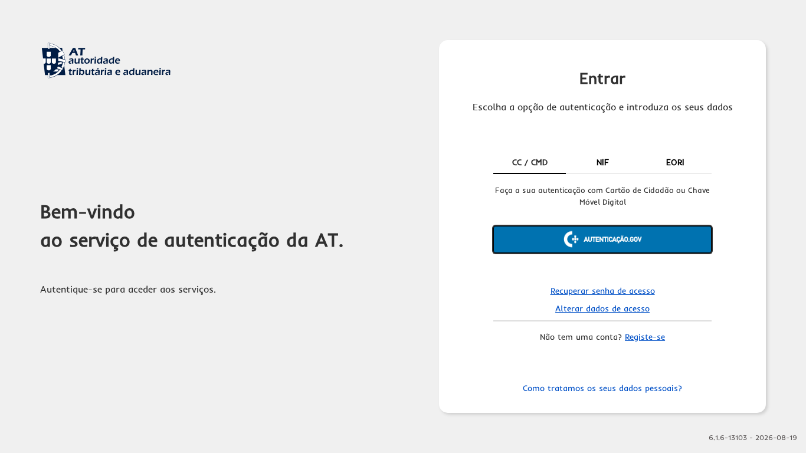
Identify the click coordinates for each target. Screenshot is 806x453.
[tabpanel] (602, 229)
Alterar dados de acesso (602, 308)
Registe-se (645, 336)
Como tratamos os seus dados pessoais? (602, 388)
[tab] (529, 163)
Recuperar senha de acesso (603, 290)
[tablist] (602, 163)
